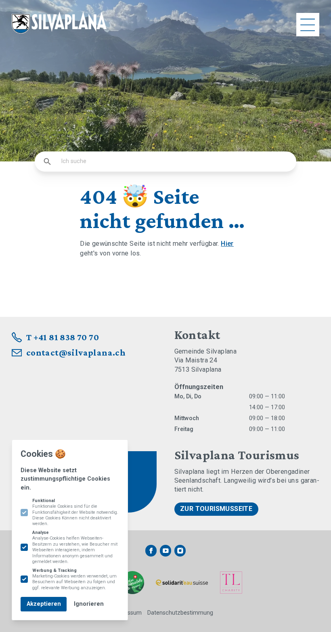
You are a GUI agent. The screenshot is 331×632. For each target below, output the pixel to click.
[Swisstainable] (132, 582)
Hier (227, 243)
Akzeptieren (44, 604)
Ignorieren (89, 604)
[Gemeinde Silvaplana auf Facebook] (151, 551)
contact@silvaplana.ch (76, 352)
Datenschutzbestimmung (180, 612)
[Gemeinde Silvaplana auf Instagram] (180, 551)
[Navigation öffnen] (308, 24)
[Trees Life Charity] (231, 582)
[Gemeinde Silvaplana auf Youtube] (166, 551)
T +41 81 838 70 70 (62, 337)
